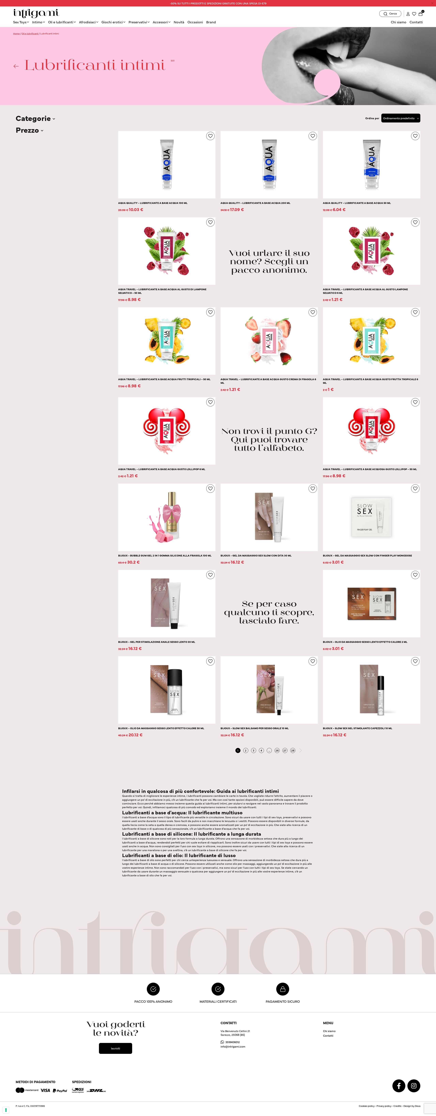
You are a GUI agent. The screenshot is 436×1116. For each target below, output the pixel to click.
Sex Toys (19, 22)
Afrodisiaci (87, 22)
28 (292, 750)
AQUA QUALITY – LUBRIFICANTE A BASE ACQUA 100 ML (153, 203)
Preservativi (138, 22)
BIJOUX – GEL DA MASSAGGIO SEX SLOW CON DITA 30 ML (256, 555)
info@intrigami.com (233, 1046)
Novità (179, 22)
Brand (211, 22)
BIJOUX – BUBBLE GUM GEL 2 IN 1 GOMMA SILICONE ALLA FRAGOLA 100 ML (165, 555)
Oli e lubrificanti (60, 22)
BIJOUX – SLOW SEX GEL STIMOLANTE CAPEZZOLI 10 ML (357, 728)
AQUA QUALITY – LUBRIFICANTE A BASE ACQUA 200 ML (255, 203)
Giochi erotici (112, 22)
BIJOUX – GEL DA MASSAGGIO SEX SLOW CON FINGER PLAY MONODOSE (367, 555)
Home (16, 33)
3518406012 (232, 1042)
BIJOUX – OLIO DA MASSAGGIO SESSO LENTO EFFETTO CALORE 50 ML (161, 728)
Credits (397, 1105)
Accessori (160, 22)
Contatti (416, 22)
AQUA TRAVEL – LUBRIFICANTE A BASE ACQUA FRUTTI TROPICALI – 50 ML (164, 379)
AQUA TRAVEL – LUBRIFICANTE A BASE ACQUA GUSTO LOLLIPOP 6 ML (161, 469)
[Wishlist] (414, 13)
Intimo (37, 22)
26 (277, 750)
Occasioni (195, 22)
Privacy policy (384, 1105)
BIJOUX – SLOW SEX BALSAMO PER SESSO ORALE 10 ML (255, 728)
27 (284, 750)
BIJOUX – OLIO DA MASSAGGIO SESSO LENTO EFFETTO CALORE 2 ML (365, 642)
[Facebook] (399, 1085)
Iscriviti (115, 1048)
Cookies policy (367, 1105)
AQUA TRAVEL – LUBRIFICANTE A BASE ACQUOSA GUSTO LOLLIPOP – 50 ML (370, 469)
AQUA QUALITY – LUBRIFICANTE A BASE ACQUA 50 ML (357, 203)
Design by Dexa (411, 1105)
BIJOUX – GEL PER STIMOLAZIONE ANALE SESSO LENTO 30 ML (156, 642)
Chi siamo (398, 22)
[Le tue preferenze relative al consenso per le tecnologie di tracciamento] (6, 1110)
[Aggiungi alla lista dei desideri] (210, 136)
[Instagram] (413, 1085)
